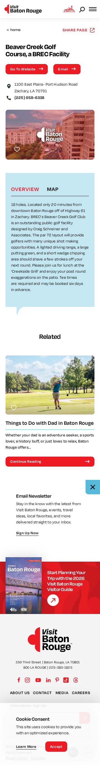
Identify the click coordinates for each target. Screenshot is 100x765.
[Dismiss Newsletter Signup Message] (93, 487)
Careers (81, 692)
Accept (56, 746)
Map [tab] (53, 189)
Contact (42, 692)
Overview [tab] (25, 189)
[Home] (23, 9)
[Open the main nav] (94, 9)
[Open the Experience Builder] (69, 9)
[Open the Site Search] (82, 9)
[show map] (9, 85)
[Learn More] (53, 600)
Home (14, 30)
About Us (20, 692)
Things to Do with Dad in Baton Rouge (50, 423)
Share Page (75, 29)
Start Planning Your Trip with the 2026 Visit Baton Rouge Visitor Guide (66, 581)
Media (62, 692)
